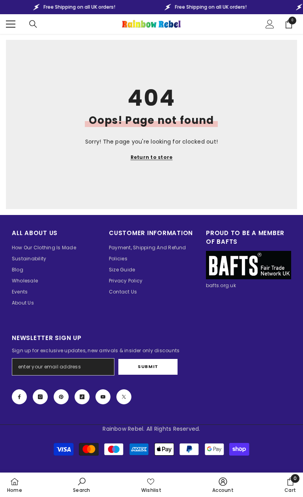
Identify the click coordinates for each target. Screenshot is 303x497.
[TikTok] (82, 396)
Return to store (152, 157)
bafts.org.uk (221, 285)
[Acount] (270, 24)
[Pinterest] (61, 396)
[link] (81, 484)
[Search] (33, 24)
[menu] (10, 24)
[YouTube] (102, 396)
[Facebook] (19, 396)
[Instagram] (40, 396)
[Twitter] (123, 396)
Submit (148, 366)
